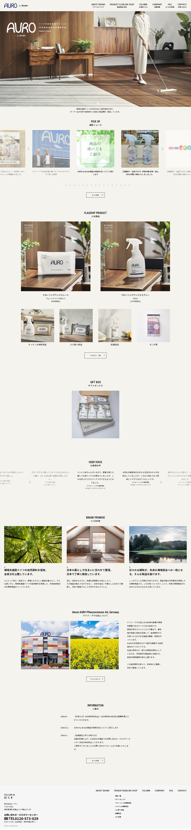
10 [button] (99, 185)
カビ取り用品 (119, 810)
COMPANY (159, 791)
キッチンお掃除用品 (121, 806)
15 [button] (120, 185)
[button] (93, 103)
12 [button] (108, 185)
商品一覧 (118, 796)
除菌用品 (118, 813)
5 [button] (78, 185)
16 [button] (124, 185)
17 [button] (129, 185)
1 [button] (62, 185)
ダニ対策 (118, 817)
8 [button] (91, 185)
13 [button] (112, 185)
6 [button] (83, 185)
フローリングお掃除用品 (123, 803)
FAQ (171, 791)
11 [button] (103, 185)
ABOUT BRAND (102, 791)
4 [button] (74, 185)
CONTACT (182, 791)
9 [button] (95, 185)
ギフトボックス (120, 799)
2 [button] (66, 185)
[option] (51, 153)
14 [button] (116, 185)
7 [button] (87, 185)
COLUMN (146, 791)
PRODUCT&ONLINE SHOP (125, 791)
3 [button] (70, 185)
